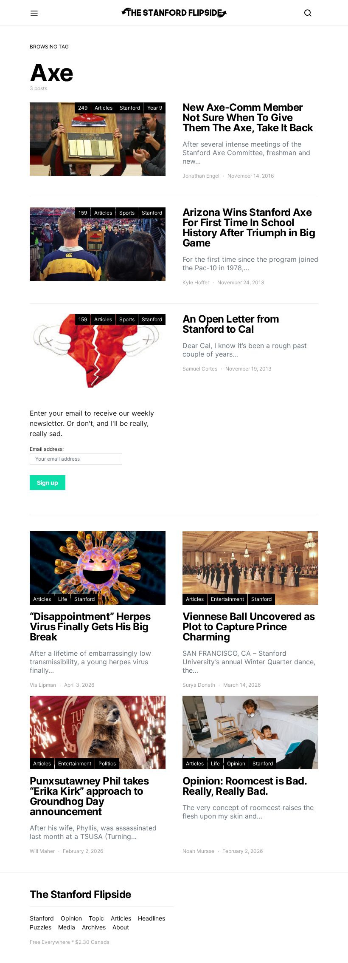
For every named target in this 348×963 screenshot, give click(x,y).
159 (83, 213)
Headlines (151, 918)
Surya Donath (198, 685)
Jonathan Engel (200, 176)
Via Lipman (43, 685)
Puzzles (40, 927)
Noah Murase (198, 851)
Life (62, 599)
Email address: (47, 449)
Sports (127, 213)
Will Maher (42, 851)
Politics (107, 763)
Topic (96, 918)
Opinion (236, 763)
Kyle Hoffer (195, 282)
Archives (94, 927)
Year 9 (154, 108)
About (120, 927)
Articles (103, 108)
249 (82, 108)
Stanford (130, 108)
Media (66, 927)
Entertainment (227, 599)
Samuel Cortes (199, 368)
